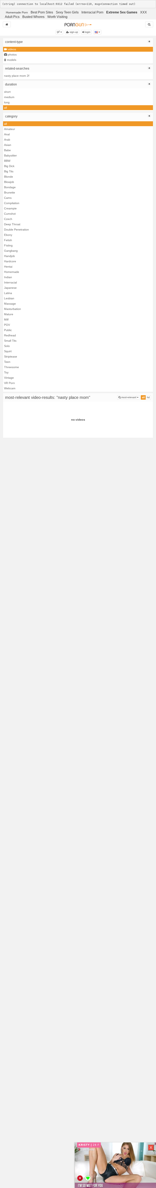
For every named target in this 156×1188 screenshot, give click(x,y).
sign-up (73, 32)
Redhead (10, 335)
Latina (8, 293)
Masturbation (12, 309)
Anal (7, 134)
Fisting (8, 245)
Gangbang (11, 250)
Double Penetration (16, 229)
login (87, 32)
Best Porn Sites (42, 12)
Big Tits (8, 171)
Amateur (9, 129)
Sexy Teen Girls (67, 12)
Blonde (8, 176)
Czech (8, 219)
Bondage (10, 187)
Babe (7, 150)
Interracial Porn (92, 12)
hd (148, 397)
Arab (7, 139)
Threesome (11, 367)
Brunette (9, 192)
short (7, 91)
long (7, 102)
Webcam (9, 388)
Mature (8, 314)
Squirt (8, 351)
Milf (6, 319)
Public (8, 330)
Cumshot (10, 213)
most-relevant (130, 397)
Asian (7, 145)
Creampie (10, 208)
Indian (8, 277)
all (5, 107)
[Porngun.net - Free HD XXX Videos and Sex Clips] (77, 24)
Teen (7, 361)
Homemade (11, 271)
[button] (59, 32)
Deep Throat (12, 224)
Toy (6, 372)
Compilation (11, 203)
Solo (7, 346)
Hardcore (10, 261)
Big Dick (9, 166)
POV (7, 324)
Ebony (8, 234)
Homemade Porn (17, 12)
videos (11, 49)
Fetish (8, 240)
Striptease (10, 356)
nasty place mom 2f (16, 75)
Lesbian (9, 298)
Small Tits (10, 340)
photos (12, 54)
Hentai (8, 266)
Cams (8, 197)
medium (9, 97)
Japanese (10, 287)
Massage (10, 303)
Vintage (9, 377)
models (11, 59)
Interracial (10, 282)
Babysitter (10, 155)
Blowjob (9, 182)
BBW (7, 160)
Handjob (9, 256)
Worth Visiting (57, 17)
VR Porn (9, 383)
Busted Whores (33, 17)
